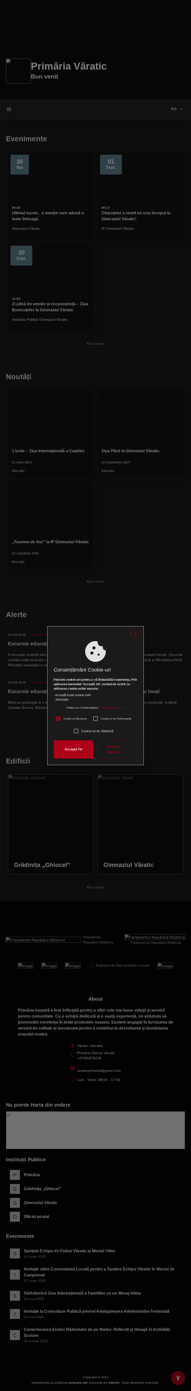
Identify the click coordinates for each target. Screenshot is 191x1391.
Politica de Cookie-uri (111, 707)
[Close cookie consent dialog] (136, 633)
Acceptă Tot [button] (74, 749)
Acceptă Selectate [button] (114, 749)
